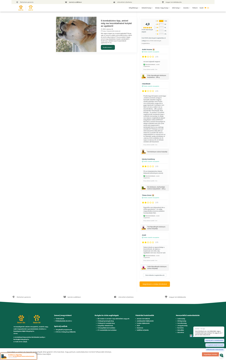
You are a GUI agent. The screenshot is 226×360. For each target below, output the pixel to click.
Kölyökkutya (133, 8)
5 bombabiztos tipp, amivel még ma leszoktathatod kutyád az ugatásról (116, 23)
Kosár (201, 8)
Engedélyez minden (210, 354)
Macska (186, 8)
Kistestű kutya (146, 8)
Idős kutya (176, 8)
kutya (104, 31)
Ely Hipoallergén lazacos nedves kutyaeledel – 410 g (26, 356)
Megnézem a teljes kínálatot (155, 284)
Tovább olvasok (107, 47)
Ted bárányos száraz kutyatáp (157, 151)
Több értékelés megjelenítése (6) (154, 275)
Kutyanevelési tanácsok (113, 31)
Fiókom (195, 8)
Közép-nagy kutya (161, 8)
